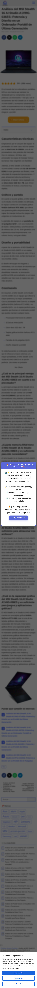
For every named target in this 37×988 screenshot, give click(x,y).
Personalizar (18, 978)
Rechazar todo (18, 984)
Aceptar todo (18, 973)
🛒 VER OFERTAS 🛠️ (18, 518)
